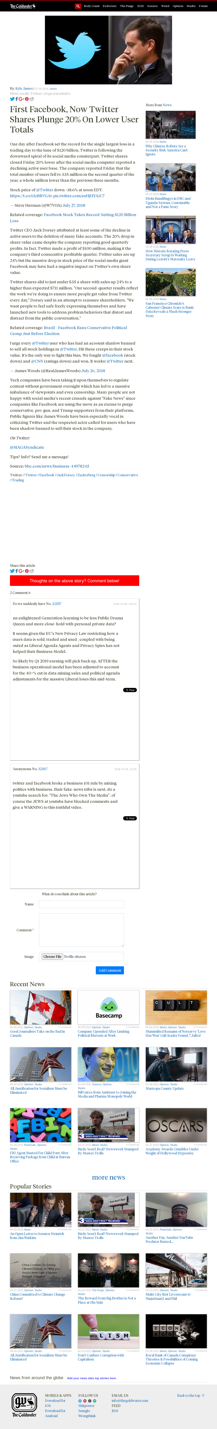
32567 (42, 769)
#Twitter (30, 475)
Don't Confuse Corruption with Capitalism (101, 1357)
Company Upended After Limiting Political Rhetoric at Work (103, 1033)
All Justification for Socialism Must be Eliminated (38, 1090)
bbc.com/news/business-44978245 (57, 465)
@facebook (112, 355)
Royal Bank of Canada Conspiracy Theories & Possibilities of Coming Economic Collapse (172, 1359)
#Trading (17, 480)
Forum (203, 6)
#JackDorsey (65, 475)
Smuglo (84, 1410)
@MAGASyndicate (27, 447)
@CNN (37, 360)
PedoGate (110, 6)
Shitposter (86, 1405)
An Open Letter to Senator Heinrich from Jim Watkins (37, 1235)
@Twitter (44, 189)
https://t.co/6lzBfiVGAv (31, 195)
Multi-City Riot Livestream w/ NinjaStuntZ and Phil (168, 1296)
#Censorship (105, 475)
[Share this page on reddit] (31, 98)
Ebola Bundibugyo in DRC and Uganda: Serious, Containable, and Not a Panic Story (168, 202)
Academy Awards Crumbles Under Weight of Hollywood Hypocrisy (172, 1151)
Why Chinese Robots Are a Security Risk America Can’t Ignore (167, 150)
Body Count (92, 6)
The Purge (127, 6)
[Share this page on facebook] (16, 98)
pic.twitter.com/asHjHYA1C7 (78, 195)
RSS (115, 1410)
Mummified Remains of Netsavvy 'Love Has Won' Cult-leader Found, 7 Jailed (176, 1033)
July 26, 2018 (93, 370)
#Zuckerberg (85, 475)
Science (152, 6)
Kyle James (24, 88)
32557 (56, 603)
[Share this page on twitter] (12, 98)
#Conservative (127, 475)
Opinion (178, 6)
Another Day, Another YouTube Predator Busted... (169, 1239)
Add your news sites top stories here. (92, 1378)
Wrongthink (87, 1416)
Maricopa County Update (165, 1088)
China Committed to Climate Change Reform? (37, 1296)
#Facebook (46, 475)
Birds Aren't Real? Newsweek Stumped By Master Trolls (108, 1151)
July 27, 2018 (74, 205)
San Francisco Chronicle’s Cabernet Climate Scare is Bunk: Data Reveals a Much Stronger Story (170, 309)
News (53, 88)
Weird (165, 6)
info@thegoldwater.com (130, 1400)
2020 (140, 6)
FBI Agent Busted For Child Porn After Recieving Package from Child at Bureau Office (40, 1157)
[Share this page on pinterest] (27, 98)
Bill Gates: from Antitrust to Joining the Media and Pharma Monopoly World (107, 1094)
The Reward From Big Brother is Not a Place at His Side (107, 1300)
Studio (191, 6)
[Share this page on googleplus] (21, 98)
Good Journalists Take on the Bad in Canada (37, 1033)
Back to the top (189, 1395)
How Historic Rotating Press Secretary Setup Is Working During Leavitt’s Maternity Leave (170, 255)
